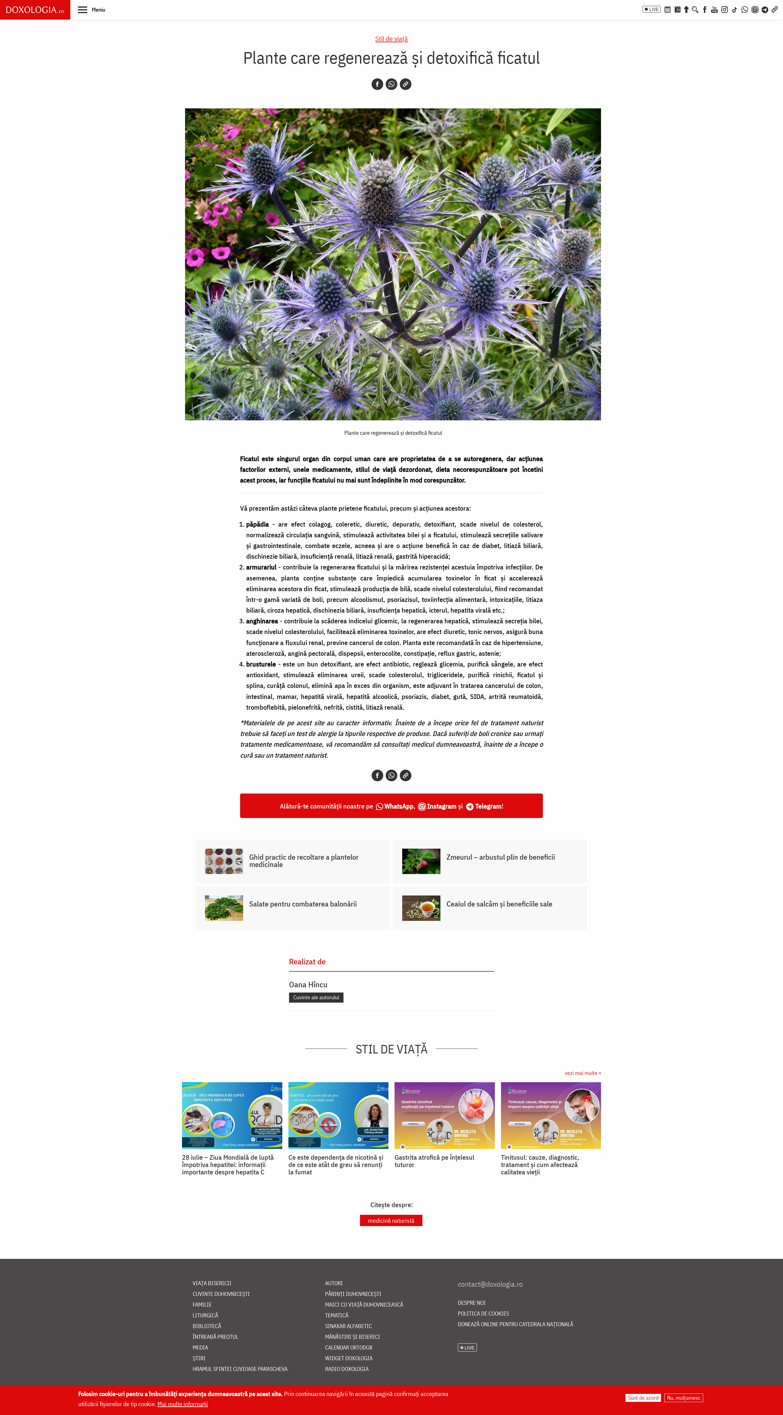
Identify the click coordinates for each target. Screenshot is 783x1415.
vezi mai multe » (583, 1072)
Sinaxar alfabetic (348, 1326)
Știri (199, 1358)
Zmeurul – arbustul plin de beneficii (501, 857)
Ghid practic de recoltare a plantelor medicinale (303, 860)
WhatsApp (399, 805)
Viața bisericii (212, 1283)
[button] (91, 9)
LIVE (654, 9)
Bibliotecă (207, 1326)
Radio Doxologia (347, 1369)
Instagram (442, 805)
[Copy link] (405, 84)
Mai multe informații (183, 1404)
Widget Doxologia (349, 1358)
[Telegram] (765, 9)
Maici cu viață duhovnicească (364, 1305)
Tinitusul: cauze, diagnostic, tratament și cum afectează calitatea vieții (540, 1165)
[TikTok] (734, 9)
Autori (334, 1283)
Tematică (336, 1315)
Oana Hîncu (308, 984)
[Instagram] (724, 9)
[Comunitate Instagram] (755, 9)
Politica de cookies (483, 1314)
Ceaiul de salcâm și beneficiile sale (499, 903)
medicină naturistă (391, 1220)
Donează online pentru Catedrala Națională (515, 1324)
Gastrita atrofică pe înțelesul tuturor (434, 1161)
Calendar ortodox (349, 1348)
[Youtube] (714, 9)
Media (200, 1348)
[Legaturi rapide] (774, 9)
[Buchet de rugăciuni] (686, 9)
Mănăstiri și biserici (352, 1337)
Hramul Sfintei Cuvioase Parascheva (240, 1369)
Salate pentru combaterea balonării (303, 903)
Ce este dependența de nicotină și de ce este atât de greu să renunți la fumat (335, 1165)
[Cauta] (695, 9)
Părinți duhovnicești (353, 1294)
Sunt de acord (643, 1397)
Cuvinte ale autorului (316, 997)
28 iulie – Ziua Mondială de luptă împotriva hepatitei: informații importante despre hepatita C (228, 1165)
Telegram (488, 805)
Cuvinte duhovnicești (221, 1294)
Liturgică (205, 1315)
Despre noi (472, 1303)
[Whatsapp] (391, 84)
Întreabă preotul (215, 1337)
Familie (202, 1305)
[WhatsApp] (744, 9)
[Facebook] (705, 9)
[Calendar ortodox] (667, 9)
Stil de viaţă (391, 38)
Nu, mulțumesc (683, 1397)
